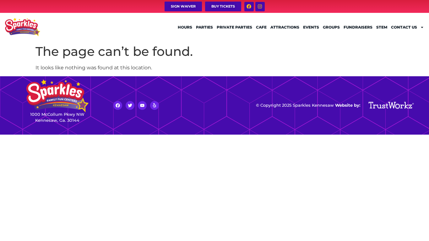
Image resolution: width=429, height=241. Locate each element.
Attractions (284, 27)
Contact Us (404, 27)
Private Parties (234, 27)
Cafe (261, 27)
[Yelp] (154, 105)
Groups (331, 27)
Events (311, 27)
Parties (204, 27)
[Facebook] (249, 6)
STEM (381, 27)
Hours (185, 27)
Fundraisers (358, 27)
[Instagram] (260, 6)
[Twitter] (130, 105)
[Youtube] (142, 105)
